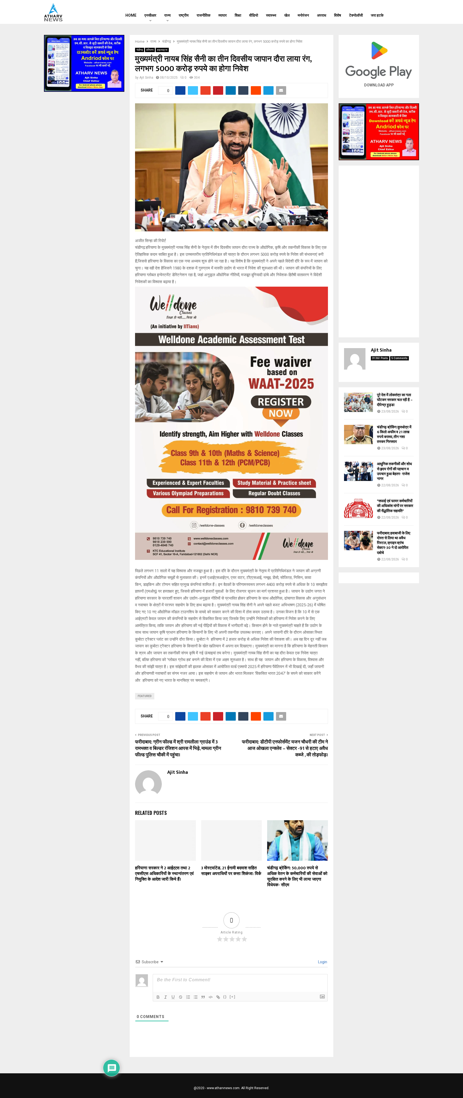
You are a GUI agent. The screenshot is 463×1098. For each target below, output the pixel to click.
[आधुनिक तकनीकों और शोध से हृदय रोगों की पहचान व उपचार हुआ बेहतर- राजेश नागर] (358, 471)
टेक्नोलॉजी (356, 15)
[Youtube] (412, 12)
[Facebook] (398, 12)
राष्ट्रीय (184, 15)
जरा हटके (377, 15)
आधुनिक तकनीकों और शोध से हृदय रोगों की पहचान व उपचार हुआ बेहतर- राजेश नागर (394, 471)
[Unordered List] (195, 997)
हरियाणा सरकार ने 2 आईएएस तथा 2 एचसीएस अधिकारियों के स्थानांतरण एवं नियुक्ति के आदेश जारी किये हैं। (164, 873)
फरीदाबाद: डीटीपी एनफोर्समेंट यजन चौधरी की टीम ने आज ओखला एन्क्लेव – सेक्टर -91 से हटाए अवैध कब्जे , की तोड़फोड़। (285, 748)
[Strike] (180, 997)
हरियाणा (150, 49)
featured (145, 696)
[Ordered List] (188, 997)
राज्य (167, 15)
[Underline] (173, 997)
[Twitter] (405, 12)
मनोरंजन (303, 15)
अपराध (321, 15)
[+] (233, 997)
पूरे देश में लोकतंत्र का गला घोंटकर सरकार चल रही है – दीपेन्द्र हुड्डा (395, 400)
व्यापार (222, 15)
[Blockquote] (203, 997)
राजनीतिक (203, 15)
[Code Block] (210, 997)
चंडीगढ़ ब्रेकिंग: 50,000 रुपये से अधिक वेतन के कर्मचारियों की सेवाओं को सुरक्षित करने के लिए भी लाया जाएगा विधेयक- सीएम (297, 876)
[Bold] (158, 997)
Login (322, 962)
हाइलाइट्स (162, 49)
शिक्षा (238, 15)
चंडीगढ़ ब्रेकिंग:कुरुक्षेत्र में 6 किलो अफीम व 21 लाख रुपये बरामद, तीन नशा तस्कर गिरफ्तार (394, 434)
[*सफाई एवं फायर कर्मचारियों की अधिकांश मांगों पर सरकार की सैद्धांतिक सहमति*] (358, 508)
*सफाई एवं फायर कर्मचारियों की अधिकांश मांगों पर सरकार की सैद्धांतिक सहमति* (395, 506)
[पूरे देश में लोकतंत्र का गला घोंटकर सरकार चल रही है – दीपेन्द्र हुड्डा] (358, 402)
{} (225, 997)
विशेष (337, 15)
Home (130, 15)
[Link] (218, 997)
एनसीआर (150, 15)
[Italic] (165, 997)
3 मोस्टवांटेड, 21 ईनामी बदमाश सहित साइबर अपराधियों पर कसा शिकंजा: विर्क (231, 870)
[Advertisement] (379, 251)
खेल (287, 15)
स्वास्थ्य (271, 15)
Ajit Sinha (146, 77)
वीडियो (253, 15)
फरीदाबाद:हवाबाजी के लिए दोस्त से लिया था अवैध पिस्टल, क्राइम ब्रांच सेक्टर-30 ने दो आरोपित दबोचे (393, 543)
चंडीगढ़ (139, 49)
